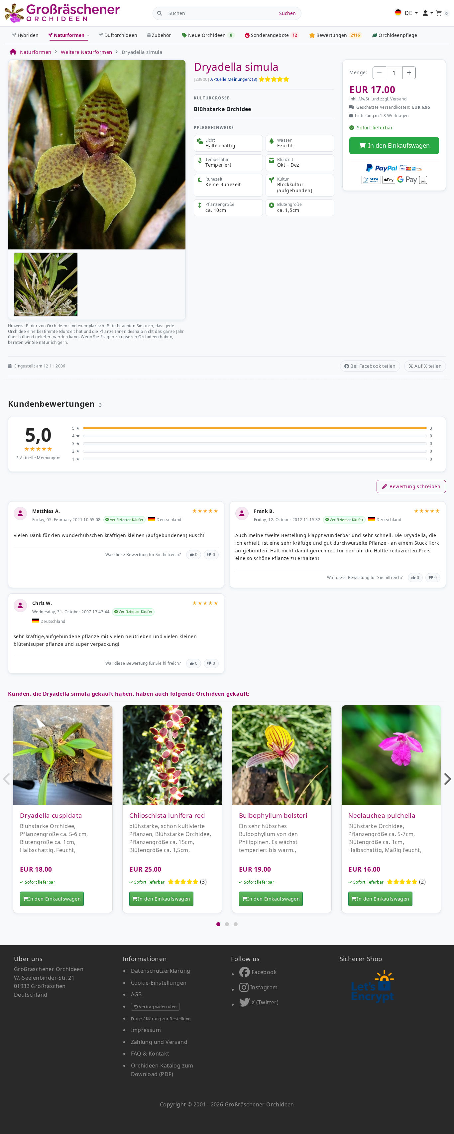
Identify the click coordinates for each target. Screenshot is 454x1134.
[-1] (379, 73)
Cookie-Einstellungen (159, 982)
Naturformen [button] (69, 35)
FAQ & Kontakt (150, 1053)
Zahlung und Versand (159, 1042)
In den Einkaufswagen (399, 145)
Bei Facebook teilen (373, 366)
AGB (136, 994)
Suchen (287, 13)
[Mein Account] (428, 13)
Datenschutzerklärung (160, 970)
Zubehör (161, 35)
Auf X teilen (428, 366)
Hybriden (28, 35)
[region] (227, 812)
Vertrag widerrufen (157, 1007)
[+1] (409, 73)
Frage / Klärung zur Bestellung (161, 1019)
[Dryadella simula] (96, 154)
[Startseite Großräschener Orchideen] (62, 13)
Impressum (146, 1030)
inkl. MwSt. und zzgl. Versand (377, 99)
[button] (7, 778)
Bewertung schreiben (415, 486)
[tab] (218, 924)
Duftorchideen (120, 35)
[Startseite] (12, 52)
